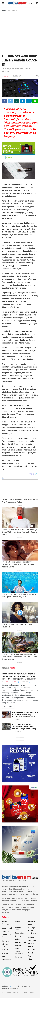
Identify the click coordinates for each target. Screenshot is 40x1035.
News (30, 925)
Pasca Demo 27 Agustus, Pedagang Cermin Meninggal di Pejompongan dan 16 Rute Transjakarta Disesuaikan (19, 676)
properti (31, 950)
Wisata (30, 959)
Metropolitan (20, 942)
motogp (18, 945)
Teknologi (5, 924)
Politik (30, 947)
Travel (30, 953)
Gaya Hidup (6, 934)
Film (3, 947)
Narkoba (18, 957)
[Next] (22, 739)
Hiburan (5, 944)
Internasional (12, 10)
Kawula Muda (18, 929)
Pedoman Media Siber (10, 988)
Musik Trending (19, 953)
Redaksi (15, 986)
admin (6, 76)
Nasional (31, 921)
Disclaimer (26, 986)
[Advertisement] (20, 33)
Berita (4, 921)
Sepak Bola (32, 933)
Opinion (31, 937)
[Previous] (18, 739)
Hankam (5, 941)
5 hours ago (17, 719)
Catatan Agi (7, 928)
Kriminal (18, 936)
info (3, 957)
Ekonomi (5, 931)
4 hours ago (23, 682)
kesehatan (19, 933)
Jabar (17, 925)
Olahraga (31, 928)
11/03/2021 (17, 76)
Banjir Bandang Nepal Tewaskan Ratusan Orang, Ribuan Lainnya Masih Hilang (24, 726)
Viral (29, 956)
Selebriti (5, 949)
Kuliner (18, 939)
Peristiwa (31, 943)
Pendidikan (32, 940)
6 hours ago (17, 731)
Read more (8, 707)
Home (4, 10)
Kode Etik (5, 986)
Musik (17, 949)
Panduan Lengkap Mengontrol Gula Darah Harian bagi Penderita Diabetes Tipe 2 (25, 714)
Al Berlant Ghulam (10, 682)
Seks (3, 937)
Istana (17, 921)
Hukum (5, 954)
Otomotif (31, 930)
